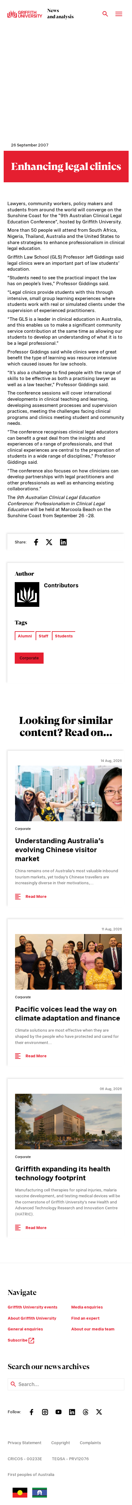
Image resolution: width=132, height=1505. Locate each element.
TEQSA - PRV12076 (70, 1458)
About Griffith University (32, 1318)
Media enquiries (87, 1307)
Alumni (25, 636)
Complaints (90, 1442)
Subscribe (18, 1340)
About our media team (93, 1329)
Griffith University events (32, 1307)
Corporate (29, 658)
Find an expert (85, 1318)
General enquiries (25, 1329)
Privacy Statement (24, 1442)
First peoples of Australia (31, 1474)
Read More (36, 896)
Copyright (60, 1442)
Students (64, 636)
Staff (43, 636)
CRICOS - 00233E (25, 1458)
